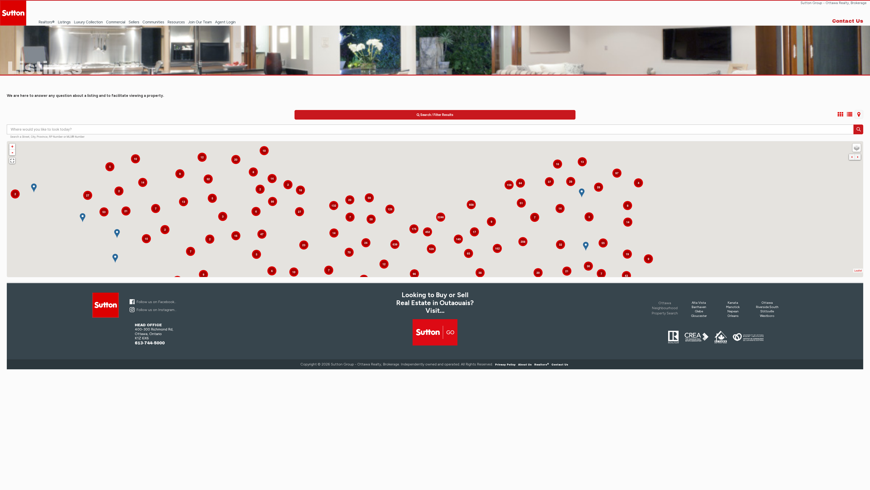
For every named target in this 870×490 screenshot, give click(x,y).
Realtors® (47, 22)
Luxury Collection (88, 22)
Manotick (733, 307)
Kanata (733, 303)
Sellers (133, 22)
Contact (559, 364)
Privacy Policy (505, 364)
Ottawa (767, 303)
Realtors (541, 364)
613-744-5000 (150, 343)
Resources (176, 22)
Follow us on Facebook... (156, 302)
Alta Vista (699, 303)
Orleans (733, 316)
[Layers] (857, 148)
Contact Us (847, 21)
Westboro (767, 316)
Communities (153, 22)
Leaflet (858, 270)
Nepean (733, 311)
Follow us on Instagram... (156, 310)
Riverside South (767, 307)
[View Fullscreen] (12, 161)
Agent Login (225, 22)
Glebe (699, 311)
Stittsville (767, 311)
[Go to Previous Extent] (852, 157)
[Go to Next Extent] (858, 157)
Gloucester (699, 316)
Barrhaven (699, 307)
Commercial (115, 22)
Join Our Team (200, 22)
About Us (525, 364)
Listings (64, 22)
